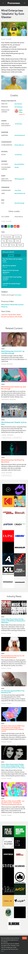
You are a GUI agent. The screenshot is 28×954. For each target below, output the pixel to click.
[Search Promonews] (25, 3)
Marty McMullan (19, 164)
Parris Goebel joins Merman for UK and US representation (12, 656)
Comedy (17, 237)
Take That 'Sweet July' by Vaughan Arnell (12, 260)
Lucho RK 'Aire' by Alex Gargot (11, 284)
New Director (17, 437)
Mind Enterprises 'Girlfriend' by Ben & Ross (12, 461)
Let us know (18, 295)
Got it (24, 938)
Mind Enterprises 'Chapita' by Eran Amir (13, 423)
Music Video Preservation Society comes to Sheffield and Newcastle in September (13, 620)
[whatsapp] (8, 226)
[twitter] (5, 226)
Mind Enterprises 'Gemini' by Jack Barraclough (13, 388)
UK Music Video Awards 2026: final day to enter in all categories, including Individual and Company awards (12, 728)
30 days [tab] (11, 255)
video (3, 349)
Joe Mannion (18, 124)
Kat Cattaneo (18, 107)
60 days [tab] (17, 255)
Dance (10, 241)
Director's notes (6, 437)
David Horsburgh (19, 203)
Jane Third (18, 190)
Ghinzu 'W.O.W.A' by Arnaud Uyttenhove (10, 271)
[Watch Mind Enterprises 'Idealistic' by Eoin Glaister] (14, 29)
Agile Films (20, 111)
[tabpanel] (14, 272)
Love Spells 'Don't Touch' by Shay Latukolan (12, 278)
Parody (13, 245)
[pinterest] (18, 226)
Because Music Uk (20, 193)
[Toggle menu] (3, 3)
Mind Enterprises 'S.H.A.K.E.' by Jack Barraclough (12, 352)
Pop (4, 241)
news (2, 617)
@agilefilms (22, 114)
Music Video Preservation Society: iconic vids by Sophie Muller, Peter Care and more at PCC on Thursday (12, 766)
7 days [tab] (4, 255)
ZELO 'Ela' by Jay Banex (9, 265)
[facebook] (2, 226)
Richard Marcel (19, 145)
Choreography (7, 237)
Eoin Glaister (18, 104)
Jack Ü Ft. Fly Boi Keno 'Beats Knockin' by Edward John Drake (11, 316)
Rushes (17, 167)
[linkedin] (12, 226)
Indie (17, 241)
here (2, 951)
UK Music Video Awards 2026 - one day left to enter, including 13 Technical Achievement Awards (12, 802)
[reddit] (15, 226)
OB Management (19, 179)
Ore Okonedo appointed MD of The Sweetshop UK (12, 691)
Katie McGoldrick (20, 135)
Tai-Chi (5, 245)
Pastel (20, 245)
